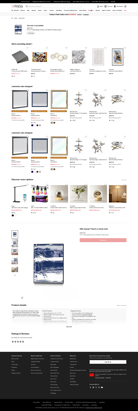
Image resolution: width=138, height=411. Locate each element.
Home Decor (22, 18)
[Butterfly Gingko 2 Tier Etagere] (79, 99)
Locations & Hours (54, 361)
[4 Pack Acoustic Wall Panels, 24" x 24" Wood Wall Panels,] (20, 57)
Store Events (53, 381)
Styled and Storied (74, 384)
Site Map (72, 378)
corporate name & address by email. (94, 407)
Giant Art (30, 28)
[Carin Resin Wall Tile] (79, 57)
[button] (45, 264)
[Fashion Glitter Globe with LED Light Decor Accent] (59, 194)
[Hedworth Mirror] (20, 99)
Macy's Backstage (54, 367)
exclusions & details (87, 314)
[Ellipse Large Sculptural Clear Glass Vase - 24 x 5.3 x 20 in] (79, 194)
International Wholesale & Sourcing (78, 370)
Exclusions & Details (99, 377)
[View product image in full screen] (22, 298)
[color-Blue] (32, 125)
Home (15, 18)
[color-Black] (13, 215)
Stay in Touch (53, 378)
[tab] (15, 234)
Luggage (86, 14)
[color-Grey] (40, 125)
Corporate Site (73, 364)
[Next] (124, 57)
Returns (74, 324)
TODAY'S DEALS (25, 1)
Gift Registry (53, 393)
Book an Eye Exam (54, 387)
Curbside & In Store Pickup (56, 358)
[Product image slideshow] (49, 264)
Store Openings (54, 384)
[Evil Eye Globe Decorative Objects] (98, 194)
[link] (20, 73)
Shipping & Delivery (16, 373)
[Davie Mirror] (59, 99)
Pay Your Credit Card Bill (36, 373)
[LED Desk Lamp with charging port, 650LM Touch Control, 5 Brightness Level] (20, 194)
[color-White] (35, 125)
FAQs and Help (15, 358)
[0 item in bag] (125, 6)
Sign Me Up (108, 362)
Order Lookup (15, 364)
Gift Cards (33, 364)
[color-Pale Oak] (52, 123)
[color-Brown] (37, 125)
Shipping (89, 322)
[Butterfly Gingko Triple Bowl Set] (98, 99)
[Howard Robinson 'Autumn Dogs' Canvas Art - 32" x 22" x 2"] (40, 57)
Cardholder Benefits (35, 361)
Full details (31, 33)
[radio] (32, 125)
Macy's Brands (53, 370)
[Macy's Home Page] (17, 6)
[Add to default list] (27, 48)
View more (69, 326)
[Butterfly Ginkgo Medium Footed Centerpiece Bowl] (117, 99)
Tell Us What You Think (55, 390)
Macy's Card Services (36, 370)
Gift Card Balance (35, 367)
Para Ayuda (14, 367)
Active (79, 14)
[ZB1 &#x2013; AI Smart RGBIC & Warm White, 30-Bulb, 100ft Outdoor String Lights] (40, 194)
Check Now (108, 377)
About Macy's (73, 358)
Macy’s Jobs (73, 373)
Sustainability (73, 381)
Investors (72, 367)
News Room (72, 376)
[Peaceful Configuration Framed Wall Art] (98, 57)
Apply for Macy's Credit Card (37, 358)
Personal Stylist (53, 376)
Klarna (13, 361)
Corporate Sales (73, 361)
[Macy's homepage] (12, 18)
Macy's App (53, 364)
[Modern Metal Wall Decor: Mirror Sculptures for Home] (59, 57)
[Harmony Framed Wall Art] (117, 57)
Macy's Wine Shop (54, 373)
